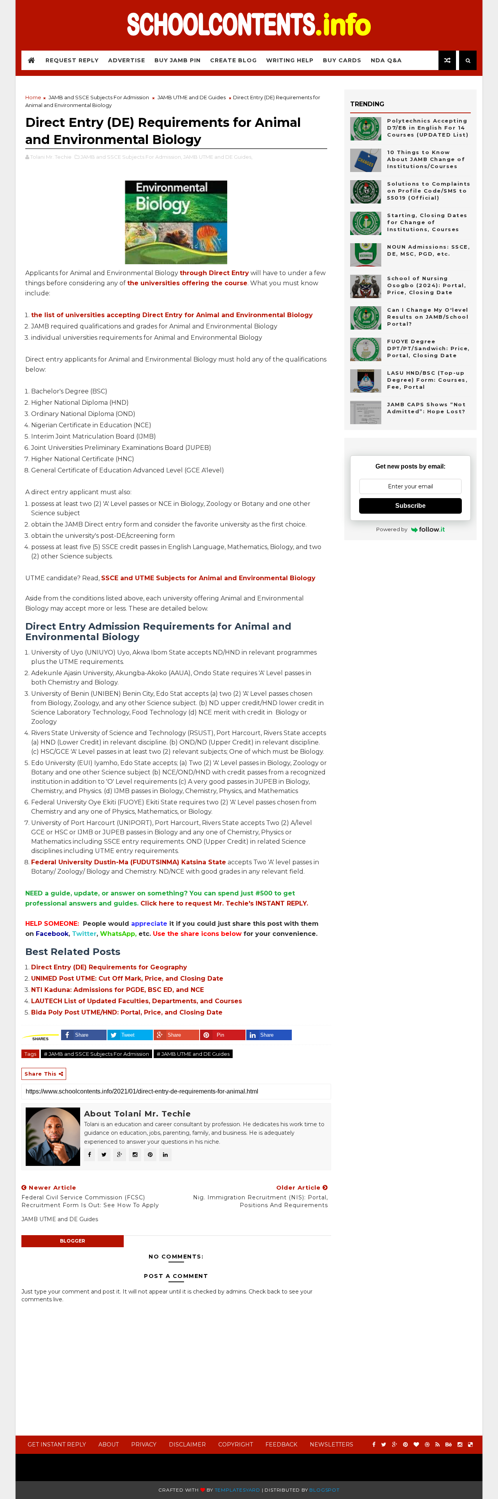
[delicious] (470, 1445)
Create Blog (233, 60)
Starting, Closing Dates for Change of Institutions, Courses (427, 222)
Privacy (143, 1444)
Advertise (126, 60)
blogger (72, 1241)
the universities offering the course (187, 283)
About (108, 1444)
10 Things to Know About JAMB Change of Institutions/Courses (426, 159)
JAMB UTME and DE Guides (192, 97)
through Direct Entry (214, 273)
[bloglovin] (416, 1445)
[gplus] (394, 1445)
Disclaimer (187, 1444)
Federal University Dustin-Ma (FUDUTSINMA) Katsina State (128, 862)
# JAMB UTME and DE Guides (193, 1054)
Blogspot (324, 1490)
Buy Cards (342, 60)
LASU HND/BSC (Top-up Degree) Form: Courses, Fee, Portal (427, 380)
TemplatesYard (237, 1490)
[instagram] (460, 1445)
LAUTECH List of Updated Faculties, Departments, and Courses (136, 1001)
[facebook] (373, 1445)
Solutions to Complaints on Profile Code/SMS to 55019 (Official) (429, 191)
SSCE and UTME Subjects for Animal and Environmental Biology (208, 578)
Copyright (235, 1444)
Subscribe (410, 505)
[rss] (437, 1445)
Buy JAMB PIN (177, 60)
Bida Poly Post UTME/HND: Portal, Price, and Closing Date (127, 1012)
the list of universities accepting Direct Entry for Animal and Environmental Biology (172, 315)
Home (33, 97)
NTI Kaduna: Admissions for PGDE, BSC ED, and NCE (117, 989)
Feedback (281, 1444)
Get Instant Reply (57, 1444)
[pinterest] (405, 1445)
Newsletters (331, 1444)
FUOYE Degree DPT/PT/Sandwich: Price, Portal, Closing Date (428, 348)
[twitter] (383, 1445)
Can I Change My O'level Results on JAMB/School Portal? (427, 317)
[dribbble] (427, 1445)
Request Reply (72, 60)
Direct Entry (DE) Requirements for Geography (109, 967)
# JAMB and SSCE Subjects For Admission (96, 1054)
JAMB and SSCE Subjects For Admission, (131, 157)
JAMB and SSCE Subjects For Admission (99, 97)
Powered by (391, 529)
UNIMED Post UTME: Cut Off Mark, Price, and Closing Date (127, 978)
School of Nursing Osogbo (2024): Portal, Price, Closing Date (426, 285)
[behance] (449, 1445)
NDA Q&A (386, 60)
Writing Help (290, 60)
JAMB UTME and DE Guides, (218, 157)
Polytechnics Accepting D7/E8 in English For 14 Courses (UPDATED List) (427, 128)
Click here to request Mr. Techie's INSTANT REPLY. (224, 903)
